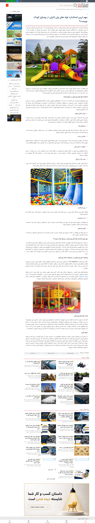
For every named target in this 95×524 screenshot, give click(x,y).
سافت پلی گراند (51, 353)
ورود (17, 1)
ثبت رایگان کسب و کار (10, 1)
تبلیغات (20, 1)
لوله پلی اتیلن (70, 353)
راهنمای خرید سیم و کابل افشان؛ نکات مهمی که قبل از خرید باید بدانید (65, 472)
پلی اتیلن (33, 353)
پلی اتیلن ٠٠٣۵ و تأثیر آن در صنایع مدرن (32, 397)
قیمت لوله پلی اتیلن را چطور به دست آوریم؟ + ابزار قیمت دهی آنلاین (65, 363)
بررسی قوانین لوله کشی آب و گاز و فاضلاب (32, 362)
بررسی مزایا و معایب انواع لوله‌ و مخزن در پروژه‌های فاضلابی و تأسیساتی (65, 397)
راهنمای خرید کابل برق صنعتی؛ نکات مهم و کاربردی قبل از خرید (33, 461)
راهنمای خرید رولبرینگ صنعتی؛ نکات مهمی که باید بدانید (65, 426)
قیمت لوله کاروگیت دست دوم (32, 373)
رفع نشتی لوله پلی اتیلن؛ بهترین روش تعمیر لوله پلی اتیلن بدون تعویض (66, 386)
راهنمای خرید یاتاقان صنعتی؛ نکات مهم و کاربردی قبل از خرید (32, 415)
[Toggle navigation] (87, 1)
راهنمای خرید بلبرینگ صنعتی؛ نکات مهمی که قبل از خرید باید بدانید (65, 438)
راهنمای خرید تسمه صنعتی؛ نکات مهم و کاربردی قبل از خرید (32, 427)
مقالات (84, 9)
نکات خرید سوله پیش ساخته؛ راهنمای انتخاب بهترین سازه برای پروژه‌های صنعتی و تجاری (65, 416)
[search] (7, 5)
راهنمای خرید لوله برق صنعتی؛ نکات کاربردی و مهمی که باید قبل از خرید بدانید (32, 438)
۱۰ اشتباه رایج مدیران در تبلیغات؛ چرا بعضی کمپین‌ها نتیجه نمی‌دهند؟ (66, 461)
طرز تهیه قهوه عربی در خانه (66, 447)
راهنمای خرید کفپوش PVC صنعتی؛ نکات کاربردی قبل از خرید (33, 449)
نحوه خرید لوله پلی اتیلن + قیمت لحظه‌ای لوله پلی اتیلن (65, 374)
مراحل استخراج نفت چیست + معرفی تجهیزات (32, 385)
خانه (88, 9)
